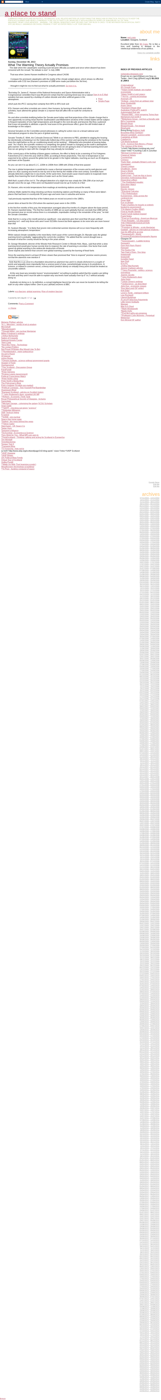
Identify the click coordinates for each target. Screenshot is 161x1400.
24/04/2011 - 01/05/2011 (149, 1090)
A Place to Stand (30, 13)
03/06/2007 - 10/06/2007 (149, 741)
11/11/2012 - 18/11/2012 (149, 1250)
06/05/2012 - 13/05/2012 (149, 1196)
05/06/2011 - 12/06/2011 (149, 1102)
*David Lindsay (127, 166)
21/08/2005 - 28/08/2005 (149, 574)
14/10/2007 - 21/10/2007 (149, 755)
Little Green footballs (130, 302)
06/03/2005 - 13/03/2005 (149, 532)
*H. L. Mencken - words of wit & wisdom (18, 324)
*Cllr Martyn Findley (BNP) (132, 209)
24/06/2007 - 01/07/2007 (149, 747)
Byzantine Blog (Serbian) (132, 133)
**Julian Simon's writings (132, 282)
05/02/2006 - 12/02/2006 (149, 612)
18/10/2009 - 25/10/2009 (149, 953)
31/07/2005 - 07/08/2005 (149, 568)
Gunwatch (125, 243)
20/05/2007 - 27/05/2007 (149, 737)
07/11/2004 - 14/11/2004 (149, 498)
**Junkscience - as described (134, 284)
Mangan (124, 304)
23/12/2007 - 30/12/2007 (149, 775)
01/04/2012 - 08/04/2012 (149, 1186)
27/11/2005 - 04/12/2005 (149, 592)
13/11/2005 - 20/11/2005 (149, 588)
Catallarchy (126, 139)
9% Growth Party (128, 87)
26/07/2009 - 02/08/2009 (149, 929)
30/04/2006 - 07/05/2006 (149, 636)
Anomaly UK (126, 99)
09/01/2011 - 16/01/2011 (149, 1062)
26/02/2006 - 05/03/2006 (149, 618)
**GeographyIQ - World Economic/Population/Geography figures (139, 235)
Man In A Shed (127, 306)
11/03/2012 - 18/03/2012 (149, 1180)
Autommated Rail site (130, 112)
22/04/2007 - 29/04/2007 (149, 729)
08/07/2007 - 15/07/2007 (149, 751)
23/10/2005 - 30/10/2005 (149, 582)
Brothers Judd (138, 130)
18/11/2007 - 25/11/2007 (149, 765)
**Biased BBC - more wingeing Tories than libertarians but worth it (139, 115)
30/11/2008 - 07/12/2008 (149, 861)
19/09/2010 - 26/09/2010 (149, 1030)
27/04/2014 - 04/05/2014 (149, 1375)
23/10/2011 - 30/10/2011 (149, 1140)
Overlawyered (7, 365)
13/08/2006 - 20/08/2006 (149, 663)
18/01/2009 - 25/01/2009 (149, 875)
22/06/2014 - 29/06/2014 (149, 1391)
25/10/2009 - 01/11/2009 (149, 955)
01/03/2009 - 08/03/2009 (149, 887)
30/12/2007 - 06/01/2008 (149, 777)
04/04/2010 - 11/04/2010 (149, 1002)
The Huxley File (128, 250)
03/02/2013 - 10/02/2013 (149, 1274)
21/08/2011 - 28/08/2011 (149, 1124)
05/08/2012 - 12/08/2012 (149, 1222)
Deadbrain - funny (129, 169)
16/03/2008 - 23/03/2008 (149, 799)
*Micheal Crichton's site (131, 153)
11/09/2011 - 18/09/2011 (149, 1128)
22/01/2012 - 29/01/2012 (149, 1166)
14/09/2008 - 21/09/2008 (149, 841)
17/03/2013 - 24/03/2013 (149, 1287)
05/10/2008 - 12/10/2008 (149, 847)
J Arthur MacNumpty (130, 266)
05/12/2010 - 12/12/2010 (149, 1052)
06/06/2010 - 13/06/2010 (149, 1020)
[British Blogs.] (5, 1399)
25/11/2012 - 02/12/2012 (149, 1254)
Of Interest (5, 356)
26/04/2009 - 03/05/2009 (149, 903)
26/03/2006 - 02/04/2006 (149, 626)
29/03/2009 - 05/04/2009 (149, 895)
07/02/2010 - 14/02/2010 (149, 986)
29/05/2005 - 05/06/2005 (149, 556)
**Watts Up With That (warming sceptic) (18, 464)
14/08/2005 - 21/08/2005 (149, 572)
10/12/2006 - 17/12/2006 (149, 695)
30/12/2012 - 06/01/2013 (149, 1264)
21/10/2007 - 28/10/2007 (149, 757)
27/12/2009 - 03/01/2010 (149, 974)
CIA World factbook (129, 142)
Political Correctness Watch (13, 376)
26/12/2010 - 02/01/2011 (149, 1058)
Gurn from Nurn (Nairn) (131, 245)
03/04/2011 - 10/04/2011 (149, 1084)
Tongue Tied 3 (7, 444)
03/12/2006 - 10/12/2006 (149, 693)
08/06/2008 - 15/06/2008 (149, 813)
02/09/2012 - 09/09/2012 (149, 1230)
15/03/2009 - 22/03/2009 (149, 891)
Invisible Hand (127, 259)
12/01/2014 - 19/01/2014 (149, 1351)
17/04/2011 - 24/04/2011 (149, 1088)
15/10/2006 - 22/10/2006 (149, 679)
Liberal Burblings (128, 297)
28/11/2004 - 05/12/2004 (149, 504)
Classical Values (128, 155)
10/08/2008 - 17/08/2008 (149, 831)
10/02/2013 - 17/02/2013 (149, 1276)
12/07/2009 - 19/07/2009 (149, 925)
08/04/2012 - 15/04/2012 (149, 1188)
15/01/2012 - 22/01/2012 (149, 1164)
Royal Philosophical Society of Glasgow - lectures (23, 399)
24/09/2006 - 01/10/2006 (149, 673)
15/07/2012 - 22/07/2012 (149, 1216)
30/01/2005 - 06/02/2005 (149, 522)
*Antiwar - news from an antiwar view (137, 101)
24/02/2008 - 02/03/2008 (149, 793)
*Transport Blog (8, 446)
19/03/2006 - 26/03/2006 (149, 624)
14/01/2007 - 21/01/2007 (149, 703)
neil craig (131, 37)
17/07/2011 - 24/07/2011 (149, 1114)
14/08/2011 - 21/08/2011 (149, 1122)
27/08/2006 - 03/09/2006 (149, 665)
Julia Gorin (125, 279)
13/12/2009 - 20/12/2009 (149, 969)
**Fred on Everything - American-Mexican (139, 218)
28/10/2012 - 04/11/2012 (149, 1246)
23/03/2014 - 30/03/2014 (149, 1371)
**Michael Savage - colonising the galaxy (19, 403)
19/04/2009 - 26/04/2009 (149, 901)
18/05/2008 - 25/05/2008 (149, 807)
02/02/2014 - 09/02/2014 (149, 1357)
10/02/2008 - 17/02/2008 (149, 789)
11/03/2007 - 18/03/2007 (149, 719)
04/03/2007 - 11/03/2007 (149, 717)
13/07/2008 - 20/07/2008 (149, 823)
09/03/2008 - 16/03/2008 (149, 797)
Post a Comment (26, 304)
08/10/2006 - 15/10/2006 (149, 677)
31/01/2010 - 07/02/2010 (149, 984)
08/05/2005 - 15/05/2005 (149, 550)
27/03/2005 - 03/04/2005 (149, 538)
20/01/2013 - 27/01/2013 (149, 1270)
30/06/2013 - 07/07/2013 (149, 1297)
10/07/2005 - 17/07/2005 (149, 562)
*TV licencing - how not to (12, 449)
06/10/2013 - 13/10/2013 (149, 1325)
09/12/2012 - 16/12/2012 (149, 1258)
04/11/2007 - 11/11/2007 (149, 761)
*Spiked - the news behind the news (17, 421)
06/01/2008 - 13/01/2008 (149, 779)
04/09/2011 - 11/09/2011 (149, 1126)
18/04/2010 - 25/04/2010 (149, 1006)
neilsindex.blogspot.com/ (132, 74)
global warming (34, 291)
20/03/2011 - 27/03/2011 (149, 1080)
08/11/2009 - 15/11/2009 (149, 959)
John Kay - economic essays (133, 286)
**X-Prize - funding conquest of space (17, 469)
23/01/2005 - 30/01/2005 (149, 520)
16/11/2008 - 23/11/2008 (149, 857)
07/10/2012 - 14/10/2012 (149, 1240)
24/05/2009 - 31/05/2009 (149, 911)
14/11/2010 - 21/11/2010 (149, 1046)
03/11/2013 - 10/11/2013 (149, 1333)
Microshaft (5, 327)
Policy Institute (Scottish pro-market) (17, 385)
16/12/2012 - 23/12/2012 (149, 1260)
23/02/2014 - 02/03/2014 (149, 1363)
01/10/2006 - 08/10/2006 (149, 675)
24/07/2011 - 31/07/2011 (149, 1116)
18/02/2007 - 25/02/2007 (149, 713)
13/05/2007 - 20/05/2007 (149, 735)
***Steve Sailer (7, 424)
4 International (127, 85)
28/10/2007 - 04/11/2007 (149, 759)
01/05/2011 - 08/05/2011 (149, 1092)
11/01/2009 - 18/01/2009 (149, 873)
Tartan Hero (6, 428)
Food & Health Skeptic (131, 212)
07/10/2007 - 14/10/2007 (149, 753)
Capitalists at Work (129, 137)
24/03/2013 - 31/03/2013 (149, 1289)
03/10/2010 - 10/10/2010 (149, 1034)
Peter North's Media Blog (12, 381)
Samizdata (6, 401)
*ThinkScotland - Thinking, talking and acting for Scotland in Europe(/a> (33, 437)
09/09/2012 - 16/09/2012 (149, 1232)
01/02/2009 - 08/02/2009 (149, 879)
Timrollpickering (8, 442)
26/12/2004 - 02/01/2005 (149, 512)
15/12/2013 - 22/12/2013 (149, 1345)
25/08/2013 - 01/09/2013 (149, 1313)
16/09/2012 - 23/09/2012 (149, 1234)
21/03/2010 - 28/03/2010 (149, 998)
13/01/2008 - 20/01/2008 (149, 781)
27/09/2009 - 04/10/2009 (149, 947)
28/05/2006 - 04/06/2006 (149, 644)
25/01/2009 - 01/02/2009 (149, 877)
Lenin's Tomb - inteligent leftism (135, 293)
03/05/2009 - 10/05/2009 (149, 905)
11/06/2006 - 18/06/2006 (149, 648)
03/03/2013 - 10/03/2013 (149, 1282)
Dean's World (127, 171)
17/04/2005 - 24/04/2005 (149, 544)
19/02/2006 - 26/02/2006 (149, 616)
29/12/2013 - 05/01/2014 (149, 1349)
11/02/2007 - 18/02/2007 (149, 711)
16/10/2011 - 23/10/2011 (149, 1138)
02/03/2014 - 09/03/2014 (149, 1365)
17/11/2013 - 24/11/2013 (149, 1337)
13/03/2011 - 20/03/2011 (149, 1078)
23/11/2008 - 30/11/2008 (149, 859)
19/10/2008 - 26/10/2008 (149, 851)
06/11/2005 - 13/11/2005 (149, 586)
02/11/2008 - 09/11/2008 (149, 855)
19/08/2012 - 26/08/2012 (149, 1226)
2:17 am (29, 298)
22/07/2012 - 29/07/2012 (149, 1218)
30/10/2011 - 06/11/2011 (149, 1142)
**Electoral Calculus (130, 191)
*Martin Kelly (126, 311)
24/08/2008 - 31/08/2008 (149, 835)
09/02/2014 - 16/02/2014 (149, 1359)
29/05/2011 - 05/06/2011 (149, 1100)
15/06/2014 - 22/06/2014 (149, 1389)
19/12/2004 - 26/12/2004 (149, 510)
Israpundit (125, 257)
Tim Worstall (6, 440)
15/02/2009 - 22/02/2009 (149, 883)
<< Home (12, 308)
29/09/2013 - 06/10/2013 (149, 1323)
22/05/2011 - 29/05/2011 (149, 1098)
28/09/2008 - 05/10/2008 (149, 845)
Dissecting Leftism (129, 180)
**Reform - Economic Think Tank (15, 397)
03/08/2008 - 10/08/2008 (149, 829)
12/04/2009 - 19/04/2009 (149, 899)
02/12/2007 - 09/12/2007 (149, 769)
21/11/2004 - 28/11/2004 (149, 502)
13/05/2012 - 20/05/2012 (149, 1198)
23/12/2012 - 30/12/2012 (149, 1262)
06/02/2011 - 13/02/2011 (149, 1068)
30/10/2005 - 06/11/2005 (149, 584)
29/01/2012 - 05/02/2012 (149, 1168)
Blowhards (125, 128)
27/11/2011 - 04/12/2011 (149, 1150)
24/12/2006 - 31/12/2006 (149, 699)
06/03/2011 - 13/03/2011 (149, 1076)
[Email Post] (34, 298)
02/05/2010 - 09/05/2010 (149, 1010)
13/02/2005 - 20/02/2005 (149, 526)
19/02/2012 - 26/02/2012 (149, 1174)
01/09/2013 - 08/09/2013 (149, 1315)
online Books (7, 358)
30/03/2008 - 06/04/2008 (149, 803)
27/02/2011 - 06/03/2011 (149, 1074)
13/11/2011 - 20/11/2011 (149, 1146)
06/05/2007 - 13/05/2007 (149, 733)
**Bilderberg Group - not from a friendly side (140, 119)
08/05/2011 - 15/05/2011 (149, 1094)
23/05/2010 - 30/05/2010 (149, 1016)
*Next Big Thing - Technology (14, 345)
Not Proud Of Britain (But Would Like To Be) (20, 349)
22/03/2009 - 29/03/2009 (149, 893)
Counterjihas (126, 157)
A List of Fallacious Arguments (134, 300)
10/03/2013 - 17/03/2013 (149, 1285)
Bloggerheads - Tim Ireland (133, 126)
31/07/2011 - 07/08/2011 (149, 1118)
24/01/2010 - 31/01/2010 (149, 982)
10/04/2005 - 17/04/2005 (149, 542)
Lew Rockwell (127, 295)
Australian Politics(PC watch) (134, 110)
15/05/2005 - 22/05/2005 (149, 552)
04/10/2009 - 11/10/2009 (149, 949)
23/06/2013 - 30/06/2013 (149, 1295)
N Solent (5, 415)
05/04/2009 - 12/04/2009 (149, 897)
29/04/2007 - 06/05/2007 (149, 731)
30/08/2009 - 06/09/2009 (149, 939)
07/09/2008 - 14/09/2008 (149, 839)
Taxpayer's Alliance (9, 431)
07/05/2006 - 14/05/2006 (149, 638)
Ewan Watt (125, 200)
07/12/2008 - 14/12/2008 (149, 863)
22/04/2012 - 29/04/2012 (149, 1192)
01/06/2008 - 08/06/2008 (149, 811)
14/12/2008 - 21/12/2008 (149, 865)
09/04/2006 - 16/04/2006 (149, 630)
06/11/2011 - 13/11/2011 (149, 1144)
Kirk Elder (125, 291)
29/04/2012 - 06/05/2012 (149, 1194)
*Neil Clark (6, 342)
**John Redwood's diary (131, 277)
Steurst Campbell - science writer (135, 135)
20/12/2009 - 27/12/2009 (149, 971)
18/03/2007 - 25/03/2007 (149, 721)
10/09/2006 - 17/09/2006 (149, 669)
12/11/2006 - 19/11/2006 (149, 687)
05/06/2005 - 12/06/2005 (149, 558)
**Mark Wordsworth (129, 309)
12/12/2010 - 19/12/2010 (149, 1054)
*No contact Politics (10, 347)
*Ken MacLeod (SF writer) (132, 288)
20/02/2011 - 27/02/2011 (149, 1072)
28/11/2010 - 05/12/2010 (149, 1050)
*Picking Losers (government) (14, 374)
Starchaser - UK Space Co (13, 426)
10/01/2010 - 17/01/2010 (149, 978)
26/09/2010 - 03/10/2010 (149, 1032)
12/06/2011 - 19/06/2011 (149, 1104)
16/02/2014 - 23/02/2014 (149, 1361)
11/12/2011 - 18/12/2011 (149, 1154)
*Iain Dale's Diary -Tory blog (133, 252)
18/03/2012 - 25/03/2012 (149, 1182)
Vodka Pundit (7, 462)
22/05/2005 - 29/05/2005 (149, 554)
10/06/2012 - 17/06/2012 (149, 1206)
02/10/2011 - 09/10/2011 (149, 1134)
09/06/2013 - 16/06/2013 (149, 1291)
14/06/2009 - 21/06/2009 (149, 917)
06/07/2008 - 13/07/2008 (149, 821)
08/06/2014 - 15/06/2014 (149, 1387)
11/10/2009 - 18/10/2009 (149, 951)
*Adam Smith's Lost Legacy (133, 94)
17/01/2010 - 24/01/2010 (149, 980)
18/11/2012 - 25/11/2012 (149, 1252)
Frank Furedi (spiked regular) (134, 214)
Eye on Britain (127, 203)
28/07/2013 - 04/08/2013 (149, 1305)
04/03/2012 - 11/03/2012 (149, 1178)
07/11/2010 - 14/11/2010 (149, 1044)
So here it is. (71, 86)
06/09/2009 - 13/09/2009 (149, 941)
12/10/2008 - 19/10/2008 (149, 849)
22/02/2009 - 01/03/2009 (149, 885)
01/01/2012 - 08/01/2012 (149, 1160)
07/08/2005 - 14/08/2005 (149, 570)
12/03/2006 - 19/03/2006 (149, 622)
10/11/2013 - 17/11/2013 (149, 1335)
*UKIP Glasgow (8, 453)
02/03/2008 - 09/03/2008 (149, 795)
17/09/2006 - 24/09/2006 (149, 671)
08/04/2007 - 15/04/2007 (149, 727)
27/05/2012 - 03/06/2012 (149, 1202)
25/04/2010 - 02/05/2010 (149, 1008)
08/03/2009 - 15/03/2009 (149, 889)
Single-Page (103, 101)
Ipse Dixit (125, 261)
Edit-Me (156, 484)
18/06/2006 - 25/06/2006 (149, 650)
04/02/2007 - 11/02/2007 (149, 709)
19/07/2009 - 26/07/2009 (149, 927)
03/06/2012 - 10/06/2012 (149, 1204)
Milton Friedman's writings (13, 333)
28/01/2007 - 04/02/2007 (149, 707)
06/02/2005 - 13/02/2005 (149, 524)
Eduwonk (125, 187)
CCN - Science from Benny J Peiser (137, 144)
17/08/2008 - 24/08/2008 (149, 833)
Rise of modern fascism (52, 291)
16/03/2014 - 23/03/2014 (149, 1369)
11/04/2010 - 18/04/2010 (149, 1004)
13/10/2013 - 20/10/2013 (149, 1327)
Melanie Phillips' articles (12, 322)
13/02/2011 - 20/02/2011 (149, 1070)
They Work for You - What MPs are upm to (19, 435)
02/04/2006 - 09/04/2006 (149, 628)
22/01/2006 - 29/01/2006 (149, 608)
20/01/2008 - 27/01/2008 (149, 783)
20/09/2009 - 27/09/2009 (149, 945)
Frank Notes (126, 216)
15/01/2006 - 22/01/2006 (149, 606)
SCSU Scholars (45, 403)
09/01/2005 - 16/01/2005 (149, 516)
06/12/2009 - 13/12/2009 (149, 967)
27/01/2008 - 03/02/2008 (149, 785)
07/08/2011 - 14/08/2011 (149, 1120)
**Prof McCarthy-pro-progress (134, 313)
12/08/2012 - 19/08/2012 (149, 1224)
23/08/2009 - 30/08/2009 (149, 937)
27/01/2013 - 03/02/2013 (149, 1272)
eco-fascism (20, 291)
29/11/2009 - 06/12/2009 (149, 965)
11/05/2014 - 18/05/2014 (149, 1379)
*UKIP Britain (7, 455)
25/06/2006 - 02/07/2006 (149, 652)
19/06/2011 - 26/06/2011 (149, 1106)
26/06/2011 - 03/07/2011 (149, 1108)
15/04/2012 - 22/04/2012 (149, 1190)
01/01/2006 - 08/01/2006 (149, 602)
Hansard (124, 248)
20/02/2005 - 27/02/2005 (149, 528)
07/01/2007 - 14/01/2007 (149, 701)
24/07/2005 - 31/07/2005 (149, 566)
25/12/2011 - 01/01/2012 (149, 1158)
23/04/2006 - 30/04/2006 (149, 634)
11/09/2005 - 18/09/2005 (149, 578)
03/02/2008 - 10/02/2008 (149, 787)
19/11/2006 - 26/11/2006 (149, 689)
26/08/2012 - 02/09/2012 (149, 1228)
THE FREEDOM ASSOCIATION (135, 223)
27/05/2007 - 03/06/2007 (149, 739)
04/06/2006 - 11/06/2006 (149, 646)
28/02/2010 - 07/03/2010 (149, 992)
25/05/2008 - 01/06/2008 (149, 809)
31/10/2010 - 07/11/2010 (149, 1042)
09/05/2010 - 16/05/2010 (149, 1012)
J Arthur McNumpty (9, 336)
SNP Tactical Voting (10, 412)
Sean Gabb (6, 406)
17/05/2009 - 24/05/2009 (149, 909)
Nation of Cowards (9, 338)
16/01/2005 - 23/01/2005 (149, 518)
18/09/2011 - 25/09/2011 (149, 1130)
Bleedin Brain (127, 124)
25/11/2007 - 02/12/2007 (149, 767)
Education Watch (128, 184)
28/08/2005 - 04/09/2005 (149, 576)
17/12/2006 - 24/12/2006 (149, 697)
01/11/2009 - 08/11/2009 (149, 957)
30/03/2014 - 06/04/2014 (149, 1373)
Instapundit (126, 254)
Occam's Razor (8, 354)
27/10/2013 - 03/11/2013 (149, 1331)
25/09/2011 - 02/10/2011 (149, 1132)
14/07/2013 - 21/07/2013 (149, 1301)
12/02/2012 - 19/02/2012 (149, 1172)
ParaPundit (6, 370)
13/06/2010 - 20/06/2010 (149, 1022)
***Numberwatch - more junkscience (17, 352)
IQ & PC (124, 263)
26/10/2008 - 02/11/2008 (149, 853)
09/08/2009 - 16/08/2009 (149, 933)
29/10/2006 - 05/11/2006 (149, 683)
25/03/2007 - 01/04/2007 (149, 723)
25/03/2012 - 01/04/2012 (149, 1184)
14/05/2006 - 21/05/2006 (149, 640)
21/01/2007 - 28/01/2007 (149, 705)
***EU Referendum (129, 193)
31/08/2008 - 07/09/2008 (149, 837)
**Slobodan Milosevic (10, 410)
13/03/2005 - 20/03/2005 (149, 534)
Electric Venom (127, 189)
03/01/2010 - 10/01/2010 (149, 976)
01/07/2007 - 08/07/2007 (149, 749)
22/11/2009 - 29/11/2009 (149, 963)
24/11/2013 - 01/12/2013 (149, 1339)
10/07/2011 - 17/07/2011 (149, 1112)
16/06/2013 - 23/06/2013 (149, 1293)
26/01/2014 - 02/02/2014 (149, 1355)
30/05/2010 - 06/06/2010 (149, 1018)
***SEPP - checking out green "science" (19, 408)
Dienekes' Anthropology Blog (134, 178)
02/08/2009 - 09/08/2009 (149, 931)
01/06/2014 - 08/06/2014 (149, 1385)
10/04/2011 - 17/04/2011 (149, 1086)
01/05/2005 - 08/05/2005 (149, 548)
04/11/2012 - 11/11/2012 (149, 1248)
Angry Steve (126, 105)
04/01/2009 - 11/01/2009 (149, 871)
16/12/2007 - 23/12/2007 (149, 773)
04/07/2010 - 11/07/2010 (149, 1028)
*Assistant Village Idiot (131, 108)
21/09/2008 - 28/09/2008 (149, 843)
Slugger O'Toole (8, 363)
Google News (154, 482)
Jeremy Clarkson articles (132, 268)
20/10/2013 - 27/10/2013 (149, 1329)
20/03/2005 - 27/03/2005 (149, 536)
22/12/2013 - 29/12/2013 (149, 1347)
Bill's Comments (128, 121)
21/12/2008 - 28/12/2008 (149, 867)
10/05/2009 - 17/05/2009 (149, 907)
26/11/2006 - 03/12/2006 (149, 691)
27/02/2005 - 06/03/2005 (149, 530)
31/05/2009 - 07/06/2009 (149, 913)
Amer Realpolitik (128, 103)
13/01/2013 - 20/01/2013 (149, 1268)
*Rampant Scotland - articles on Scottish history (22, 392)
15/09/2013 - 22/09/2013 (149, 1319)
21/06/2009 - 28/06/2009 (149, 919)
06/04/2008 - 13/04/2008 (149, 805)
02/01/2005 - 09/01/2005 (149, 514)
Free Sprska (126, 225)
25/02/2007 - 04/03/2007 (149, 715)
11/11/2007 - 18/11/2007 (149, 763)
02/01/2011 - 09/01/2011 (149, 1060)
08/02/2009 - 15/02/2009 (149, 881)
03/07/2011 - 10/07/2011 (149, 1110)
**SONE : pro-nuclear (10, 417)
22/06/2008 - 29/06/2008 (149, 817)
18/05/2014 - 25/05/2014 (149, 1381)
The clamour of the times (132, 146)
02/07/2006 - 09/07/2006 (149, 654)
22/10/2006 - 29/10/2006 (149, 681)
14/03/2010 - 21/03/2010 (149, 996)
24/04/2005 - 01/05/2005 (149, 546)
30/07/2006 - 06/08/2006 (149, 658)
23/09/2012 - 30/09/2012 (149, 1236)
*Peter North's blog (9, 379)
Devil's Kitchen (127, 173)
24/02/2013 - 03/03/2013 (149, 1280)
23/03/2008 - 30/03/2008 (149, 801)
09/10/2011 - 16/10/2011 (149, 1136)
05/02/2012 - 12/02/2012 (149, 1170)
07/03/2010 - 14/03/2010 (149, 994)
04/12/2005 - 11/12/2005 (149, 594)
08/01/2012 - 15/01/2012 (149, 1162)
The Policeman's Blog (11, 383)
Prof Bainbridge (39, 388)
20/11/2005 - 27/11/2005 (149, 590)
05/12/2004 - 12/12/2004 (149, 506)
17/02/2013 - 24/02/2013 (149, 1278)
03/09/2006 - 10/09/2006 (149, 667)
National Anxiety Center (11, 340)
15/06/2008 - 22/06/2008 (149, 815)
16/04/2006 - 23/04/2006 (149, 632)
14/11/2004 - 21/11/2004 (149, 500)
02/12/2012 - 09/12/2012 (149, 1256)
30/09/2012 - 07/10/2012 (149, 1238)
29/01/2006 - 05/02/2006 (149, 610)
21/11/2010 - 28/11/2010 (149, 1048)
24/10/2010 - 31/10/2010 (149, 1040)
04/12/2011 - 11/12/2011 (149, 1152)
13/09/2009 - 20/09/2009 (149, 943)
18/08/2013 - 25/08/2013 (149, 1311)
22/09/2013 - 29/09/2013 (149, 1321)
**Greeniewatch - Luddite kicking (135, 241)
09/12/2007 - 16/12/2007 (149, 771)
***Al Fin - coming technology (134, 96)
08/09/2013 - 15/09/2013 (149, 1317)
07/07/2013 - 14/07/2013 (149, 1299)
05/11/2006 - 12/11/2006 (149, 685)
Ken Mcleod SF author (131, 320)
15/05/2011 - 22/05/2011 (149, 1096)
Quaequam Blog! (8, 390)
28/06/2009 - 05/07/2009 (149, 921)
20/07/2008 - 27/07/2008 (149, 825)
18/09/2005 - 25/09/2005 (149, 580)
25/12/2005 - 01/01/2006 (149, 600)
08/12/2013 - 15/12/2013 (149, 1343)
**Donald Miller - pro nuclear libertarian (18, 331)
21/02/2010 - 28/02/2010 (149, 990)
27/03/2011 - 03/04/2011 (149, 1082)
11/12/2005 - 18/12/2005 (149, 596)
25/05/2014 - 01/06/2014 (149, 1383)
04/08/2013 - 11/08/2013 (149, 1307)
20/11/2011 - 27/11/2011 (149, 1148)
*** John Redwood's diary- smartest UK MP (20, 394)
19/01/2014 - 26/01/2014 (149, 1353)
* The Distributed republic (132, 182)
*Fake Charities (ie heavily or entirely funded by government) (137, 206)
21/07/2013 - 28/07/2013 (149, 1303)
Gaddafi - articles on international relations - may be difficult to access (140, 231)
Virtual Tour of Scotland (11, 460)
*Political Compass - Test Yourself (16, 388)
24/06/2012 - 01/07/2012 (149, 1210)
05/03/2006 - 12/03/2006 (149, 620)
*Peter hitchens (8, 372)
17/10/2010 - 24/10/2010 (149, 1038)
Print (100, 99)
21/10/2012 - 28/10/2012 (149, 1244)
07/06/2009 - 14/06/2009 (149, 915)
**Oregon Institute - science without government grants (25, 361)
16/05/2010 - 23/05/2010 (149, 1014)
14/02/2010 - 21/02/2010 (149, 988)
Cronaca (124, 160)
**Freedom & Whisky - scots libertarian (138, 227)
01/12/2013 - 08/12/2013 (149, 1341)
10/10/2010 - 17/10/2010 (149, 1036)
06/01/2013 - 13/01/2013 (149, 1266)
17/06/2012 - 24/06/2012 (149, 1208)
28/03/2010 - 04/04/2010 (149, 1000)
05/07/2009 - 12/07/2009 (149, 923)
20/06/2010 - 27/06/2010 (149, 1024)
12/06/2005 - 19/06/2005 (149, 560)
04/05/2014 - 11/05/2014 (149, 1377)
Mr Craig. (144, 44)
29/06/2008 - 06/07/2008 (149, 819)
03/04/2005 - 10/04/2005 (149, 540)
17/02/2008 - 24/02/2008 (149, 791)
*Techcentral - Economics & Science (17, 433)
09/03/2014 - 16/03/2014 (149, 1367)
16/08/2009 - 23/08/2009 (149, 935)
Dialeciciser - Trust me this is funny (136, 175)
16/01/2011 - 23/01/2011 (149, 1064)
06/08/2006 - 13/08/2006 (149, 660)
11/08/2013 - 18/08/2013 (149, 1309)
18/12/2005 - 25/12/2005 (149, 598)
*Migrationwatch (8, 329)
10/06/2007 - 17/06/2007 (149, 743)
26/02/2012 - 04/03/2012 (149, 1176)
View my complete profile (148, 53)
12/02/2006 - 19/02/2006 (149, 614)
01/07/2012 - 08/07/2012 (149, 1212)
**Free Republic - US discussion (135, 221)
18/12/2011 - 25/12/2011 (149, 1156)
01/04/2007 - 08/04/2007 (149, 725)
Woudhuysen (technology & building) (17, 467)
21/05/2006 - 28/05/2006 (149, 642)
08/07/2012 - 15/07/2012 (149, 1214)
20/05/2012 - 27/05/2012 (149, 1200)
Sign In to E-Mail (100, 95)
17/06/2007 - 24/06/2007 (149, 745)
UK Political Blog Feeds (12, 458)
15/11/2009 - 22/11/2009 (149, 961)
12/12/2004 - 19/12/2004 (149, 508)
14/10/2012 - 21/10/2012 (149, 1242)
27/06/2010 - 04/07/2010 (149, 1026)
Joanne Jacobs (127, 275)
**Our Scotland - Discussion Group (16, 367)
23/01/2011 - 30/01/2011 (149, 1066)
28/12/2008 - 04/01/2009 (149, 869)
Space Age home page (11, 419)
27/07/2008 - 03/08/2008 (149, 827)
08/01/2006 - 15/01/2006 (149, 604)
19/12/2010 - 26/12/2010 (149, 1056)
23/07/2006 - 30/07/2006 (149, 656)
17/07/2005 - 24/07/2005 (149, 564)
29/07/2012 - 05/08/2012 (149, 1220)
